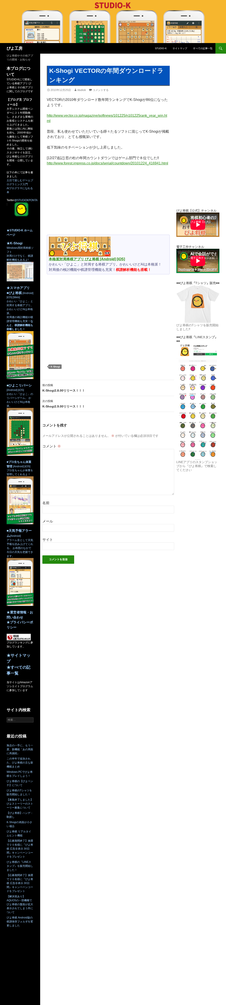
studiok (81, 90)
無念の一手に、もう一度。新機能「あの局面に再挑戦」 (20, 749)
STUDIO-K (161, 48)
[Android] (108, 259)
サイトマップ (180, 48)
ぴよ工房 (15, 48)
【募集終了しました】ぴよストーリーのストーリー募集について (20, 803)
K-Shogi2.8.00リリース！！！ (63, 388)
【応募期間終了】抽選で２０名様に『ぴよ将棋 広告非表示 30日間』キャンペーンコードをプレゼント (20, 848)
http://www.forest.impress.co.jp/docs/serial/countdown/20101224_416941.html (107, 163)
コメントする (101, 90)
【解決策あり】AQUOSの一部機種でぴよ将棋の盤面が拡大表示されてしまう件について (20, 904)
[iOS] (121, 259)
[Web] (16, 297)
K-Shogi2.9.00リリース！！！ (63, 404)
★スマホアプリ (18, 288)
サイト (47, 539)
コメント (51, 446)
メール (47, 521)
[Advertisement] (108, 202)
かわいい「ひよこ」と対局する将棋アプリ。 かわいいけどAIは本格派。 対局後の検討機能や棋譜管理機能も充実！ (20, 315)
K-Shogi (55, 366)
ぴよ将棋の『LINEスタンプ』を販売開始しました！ (20, 865)
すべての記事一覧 (203, 48)
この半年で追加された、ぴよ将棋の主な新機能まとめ (20, 762)
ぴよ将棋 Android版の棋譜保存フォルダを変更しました (20, 921)
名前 (45, 503)
